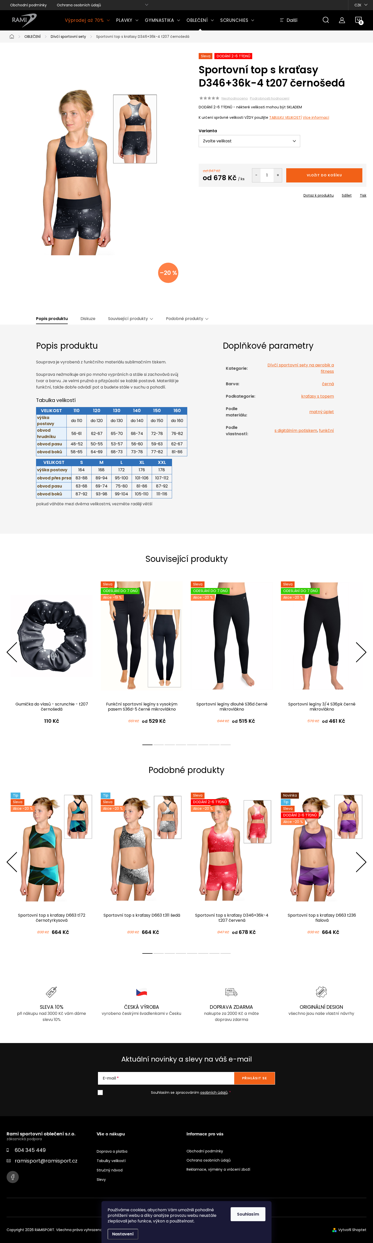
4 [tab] (181, 953)
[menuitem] (87, 20)
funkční (326, 430)
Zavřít (227, 194)
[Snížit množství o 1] (256, 175)
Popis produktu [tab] (52, 319)
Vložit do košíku (324, 175)
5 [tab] (192, 953)
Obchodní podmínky (28, 5)
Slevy (101, 1179)
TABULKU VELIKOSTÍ (285, 117)
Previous (12, 652)
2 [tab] (159, 953)
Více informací (316, 117)
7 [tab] (214, 953)
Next (361, 652)
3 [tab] (170, 953)
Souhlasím (248, 1214)
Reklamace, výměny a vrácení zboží (218, 1169)
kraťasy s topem (317, 396)
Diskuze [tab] (87, 319)
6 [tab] (203, 953)
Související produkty (128, 319)
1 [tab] (147, 953)
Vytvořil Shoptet (352, 1229)
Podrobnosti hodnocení (269, 98)
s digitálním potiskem (296, 430)
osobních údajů (214, 1092)
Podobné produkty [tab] (184, 319)
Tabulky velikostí (111, 1160)
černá (328, 384)
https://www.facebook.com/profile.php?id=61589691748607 (13, 1177)
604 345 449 (30, 1150)
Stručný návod (110, 1170)
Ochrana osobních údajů (79, 5)
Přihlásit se (254, 1078)
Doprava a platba (112, 1151)
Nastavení (123, 1234)
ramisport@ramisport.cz (46, 1160)
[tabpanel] (52, 657)
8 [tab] (226, 953)
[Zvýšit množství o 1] (278, 175)
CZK (357, 5)
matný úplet (321, 412)
